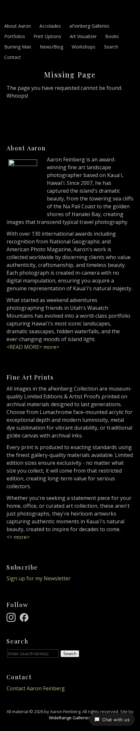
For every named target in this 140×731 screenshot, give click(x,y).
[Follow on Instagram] (12, 616)
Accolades (50, 26)
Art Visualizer (83, 36)
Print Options (47, 36)
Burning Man (17, 47)
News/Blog (51, 47)
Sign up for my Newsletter (39, 578)
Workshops (83, 47)
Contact (12, 57)
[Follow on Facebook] (25, 616)
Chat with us (116, 719)
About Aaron (17, 26)
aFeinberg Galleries (89, 26)
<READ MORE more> (33, 347)
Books (112, 36)
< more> (18, 537)
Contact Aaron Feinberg (36, 688)
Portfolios (14, 36)
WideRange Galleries (70, 718)
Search (111, 47)
